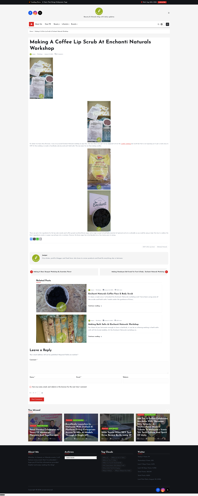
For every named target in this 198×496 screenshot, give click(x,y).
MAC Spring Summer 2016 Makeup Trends (113, 465)
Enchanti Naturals (162, 246)
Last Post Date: (143, 479)
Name (32, 377)
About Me (38, 24)
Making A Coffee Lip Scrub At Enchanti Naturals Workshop (51, 31)
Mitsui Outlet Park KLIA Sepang (111, 468)
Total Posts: (142, 475)
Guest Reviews (77, 428)
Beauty (56, 24)
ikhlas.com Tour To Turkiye (109, 460)
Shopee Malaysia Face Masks (123, 470)
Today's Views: (143, 456)
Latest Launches (42, 420)
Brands (73, 24)
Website (125, 377)
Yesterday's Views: (144, 460)
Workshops (40, 54)
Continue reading (94, 306)
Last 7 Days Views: (144, 464)
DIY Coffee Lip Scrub (149, 246)
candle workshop (126, 143)
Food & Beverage (114, 414)
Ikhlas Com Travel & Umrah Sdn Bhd (112, 462)
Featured (33, 420)
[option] (45, 427)
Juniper (34, 54)
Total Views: (142, 471)
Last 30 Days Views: (145, 468)
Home (31, 31)
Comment (33, 360)
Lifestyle (65, 24)
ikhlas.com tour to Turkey (118, 457)
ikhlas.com (105, 457)
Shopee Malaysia (107, 470)
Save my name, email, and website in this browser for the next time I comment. (59, 387)
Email (78, 377)
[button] (166, 411)
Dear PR (48, 24)
